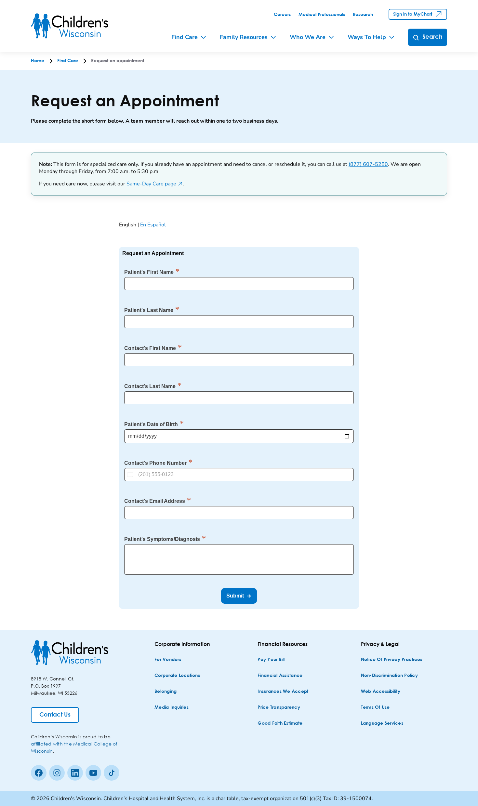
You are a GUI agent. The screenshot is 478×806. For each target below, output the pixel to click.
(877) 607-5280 (368, 164)
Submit (235, 595)
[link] (282, 14)
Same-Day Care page (154, 183)
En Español (153, 224)
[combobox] (131, 474)
